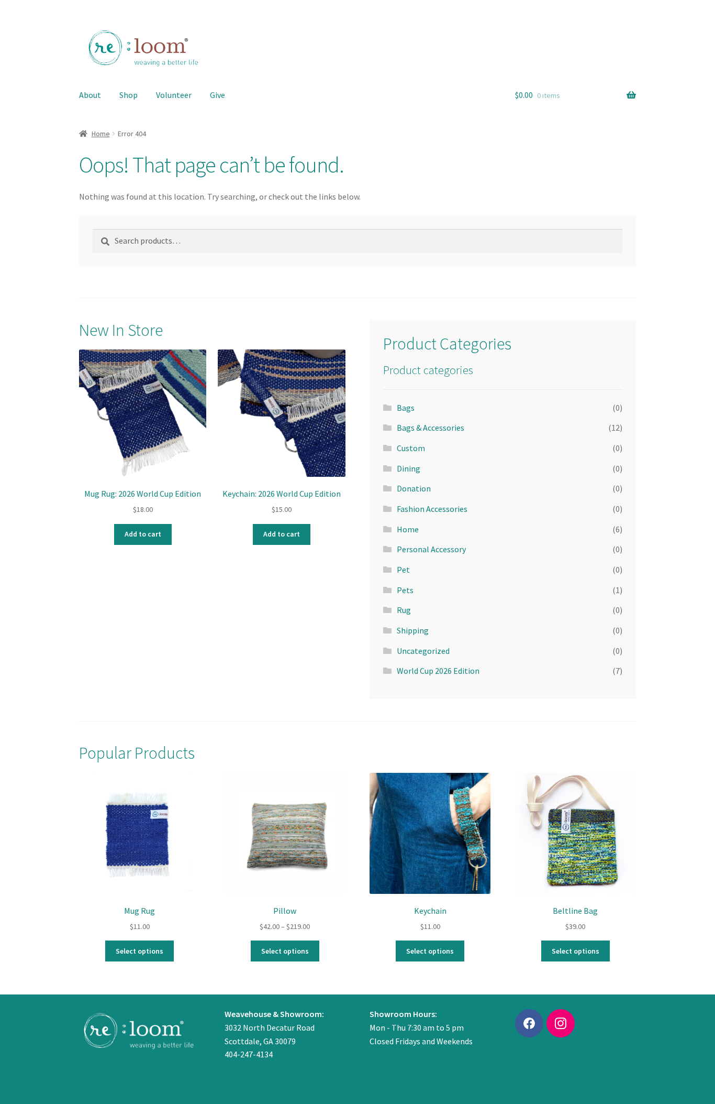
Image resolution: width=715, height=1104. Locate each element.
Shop (128, 95)
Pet (403, 569)
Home (101, 133)
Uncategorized (423, 651)
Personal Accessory (431, 549)
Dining (408, 468)
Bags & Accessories (430, 427)
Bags (406, 407)
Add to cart (143, 534)
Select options (139, 951)
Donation (414, 488)
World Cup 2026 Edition (438, 670)
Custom (411, 448)
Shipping (413, 630)
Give (217, 95)
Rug (404, 610)
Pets (405, 590)
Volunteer (174, 95)
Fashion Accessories (432, 509)
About (90, 95)
